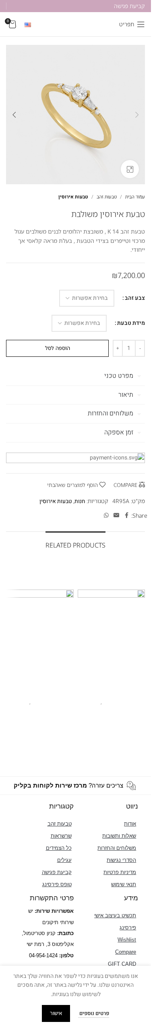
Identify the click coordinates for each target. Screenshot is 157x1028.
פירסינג (128, 928)
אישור (56, 1013)
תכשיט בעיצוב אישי (115, 915)
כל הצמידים (59, 848)
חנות (79, 501)
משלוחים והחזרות (116, 848)
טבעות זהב (107, 196)
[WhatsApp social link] (106, 515)
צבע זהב (135, 298)
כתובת (66, 933)
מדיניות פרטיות (119, 872)
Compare (125, 952)
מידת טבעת (131, 323)
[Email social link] (116, 515)
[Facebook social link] (126, 515)
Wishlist (127, 940)
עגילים (64, 860)
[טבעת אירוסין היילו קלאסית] (40, 623)
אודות (130, 824)
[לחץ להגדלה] (130, 169)
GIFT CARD (122, 964)
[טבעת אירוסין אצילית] (111, 623)
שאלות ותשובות (119, 836)
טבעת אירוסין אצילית (111, 691)
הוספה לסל (57, 348)
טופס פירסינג (57, 884)
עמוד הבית (135, 196)
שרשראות (61, 836)
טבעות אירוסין (73, 196)
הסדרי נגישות (121, 860)
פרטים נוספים (93, 1013)
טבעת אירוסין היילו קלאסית (39, 691)
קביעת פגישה (57, 872)
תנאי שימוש (123, 884)
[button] (137, 115)
